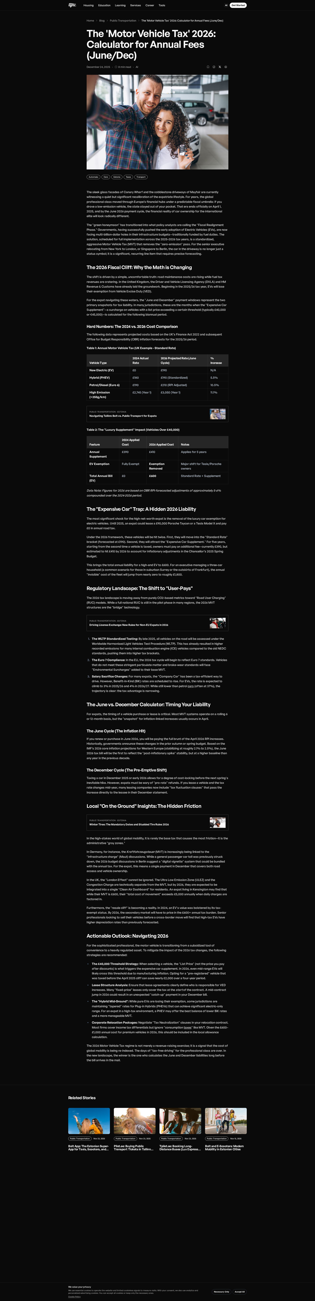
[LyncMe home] (72, 5)
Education (104, 5)
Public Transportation (123, 20)
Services (135, 5)
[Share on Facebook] (214, 67)
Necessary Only (221, 1291)
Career (150, 5)
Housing (89, 5)
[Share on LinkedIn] (225, 67)
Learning (120, 5)
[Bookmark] (208, 67)
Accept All (240, 1291)
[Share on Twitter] (219, 67)
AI (226, 5)
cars (191, 686)
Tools (162, 5)
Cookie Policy (74, 1296)
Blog (102, 20)
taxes (187, 1027)
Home (90, 20)
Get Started (238, 5)
